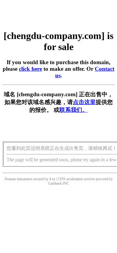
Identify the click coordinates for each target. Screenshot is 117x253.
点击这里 (84, 102)
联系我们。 (73, 110)
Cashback (55, 183)
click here (30, 69)
